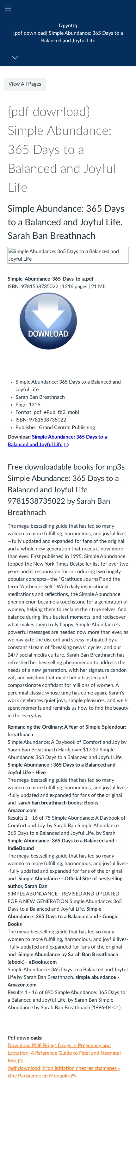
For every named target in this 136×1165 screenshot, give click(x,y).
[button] (68, 33)
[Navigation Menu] (16, 57)
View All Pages (25, 84)
